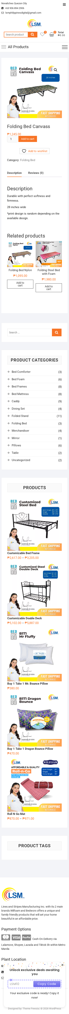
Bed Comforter (21, 372)
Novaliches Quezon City (14, 3)
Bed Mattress (20, 394)
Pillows (16, 445)
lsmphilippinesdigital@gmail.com (23, 12)
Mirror (16, 438)
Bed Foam (18, 379)
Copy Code (47, 984)
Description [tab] (14, 173)
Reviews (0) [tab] (36, 173)
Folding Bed (27, 160)
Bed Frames (19, 386)
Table (15, 453)
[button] (55, 69)
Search (32, 34)
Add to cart (27, 138)
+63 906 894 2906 (14, 8)
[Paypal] (26, 938)
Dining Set (18, 408)
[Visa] (16, 938)
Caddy (16, 401)
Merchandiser (20, 430)
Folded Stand (20, 416)
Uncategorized (21, 460)
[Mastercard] (5, 938)
